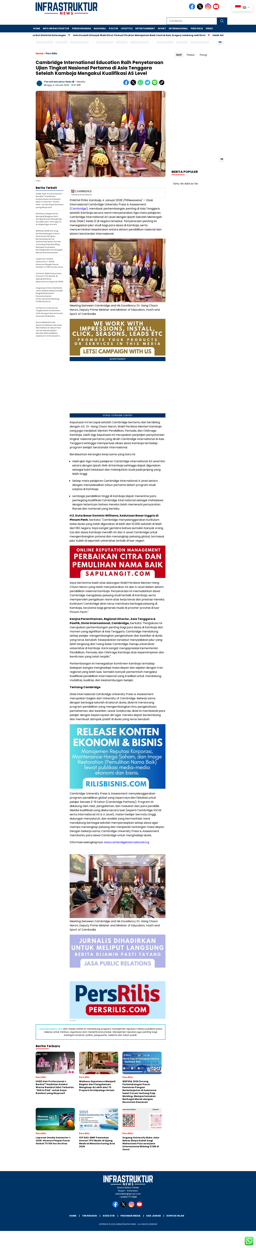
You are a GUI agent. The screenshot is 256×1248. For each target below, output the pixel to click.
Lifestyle (127, 28)
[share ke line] (155, 84)
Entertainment (145, 28)
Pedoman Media (131, 1215)
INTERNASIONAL (178, 28)
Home (36, 28)
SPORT (162, 28)
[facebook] (192, 8)
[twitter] (200, 8)
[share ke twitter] (134, 84)
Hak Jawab (153, 1215)
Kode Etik (109, 1215)
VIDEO (209, 28)
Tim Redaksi (89, 1215)
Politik (113, 28)
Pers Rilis (197, 28)
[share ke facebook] (126, 84)
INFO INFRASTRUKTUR (56, 28)
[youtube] (216, 8)
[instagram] (208, 8)
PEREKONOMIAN (81, 28)
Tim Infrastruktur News (58, 81)
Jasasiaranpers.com (50, 1028)
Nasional (100, 28)
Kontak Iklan (175, 1215)
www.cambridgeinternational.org (126, 842)
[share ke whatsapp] (141, 84)
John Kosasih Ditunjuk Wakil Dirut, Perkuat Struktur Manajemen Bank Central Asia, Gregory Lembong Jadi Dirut (110, 35)
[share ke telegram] (148, 84)
